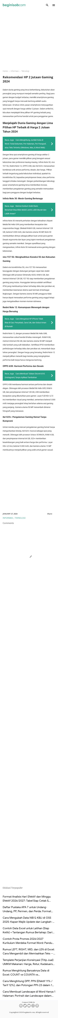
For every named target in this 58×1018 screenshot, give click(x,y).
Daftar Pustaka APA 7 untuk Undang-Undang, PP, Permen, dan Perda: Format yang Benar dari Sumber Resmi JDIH (27, 911)
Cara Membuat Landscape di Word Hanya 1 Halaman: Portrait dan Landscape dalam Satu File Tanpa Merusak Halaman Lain (29, 995)
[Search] (47, 5)
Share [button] (49, 514)
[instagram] (33, 1006)
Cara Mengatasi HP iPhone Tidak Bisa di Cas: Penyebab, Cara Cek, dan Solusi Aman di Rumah (25, 322)
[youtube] (29, 1006)
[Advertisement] (29, 38)
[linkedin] (37, 1006)
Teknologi (20, 518)
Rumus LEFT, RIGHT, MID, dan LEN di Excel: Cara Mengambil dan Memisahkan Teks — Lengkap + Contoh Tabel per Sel (28, 953)
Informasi (8, 518)
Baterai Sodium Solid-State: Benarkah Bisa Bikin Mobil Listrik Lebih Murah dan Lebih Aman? (25, 210)
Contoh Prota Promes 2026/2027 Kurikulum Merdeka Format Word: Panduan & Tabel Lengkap (29, 943)
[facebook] (21, 1006)
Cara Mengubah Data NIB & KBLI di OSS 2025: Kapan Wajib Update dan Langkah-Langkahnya (27, 922)
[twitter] (25, 1006)
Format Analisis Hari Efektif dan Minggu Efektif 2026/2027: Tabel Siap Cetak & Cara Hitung (27, 900)
